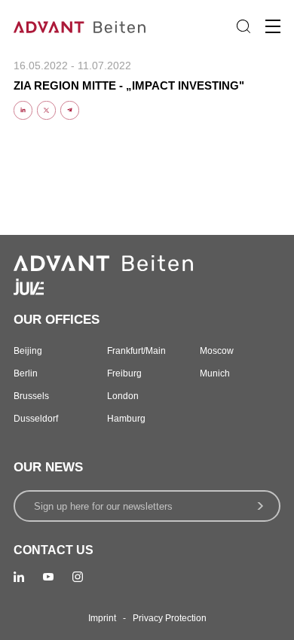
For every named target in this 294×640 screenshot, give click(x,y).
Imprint (102, 618)
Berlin (26, 373)
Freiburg (124, 373)
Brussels (31, 396)
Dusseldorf (36, 418)
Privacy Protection (170, 618)
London (123, 396)
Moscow (217, 351)
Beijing (28, 351)
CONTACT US (53, 550)
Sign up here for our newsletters (103, 506)
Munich (215, 373)
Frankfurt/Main (136, 351)
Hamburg (126, 418)
